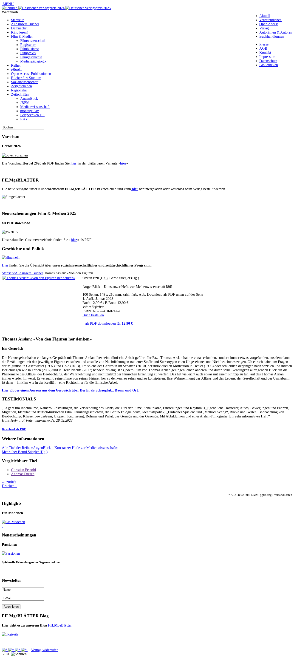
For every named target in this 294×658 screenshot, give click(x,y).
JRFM (24, 103)
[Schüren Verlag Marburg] (10, 8)
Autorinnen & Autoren (275, 32)
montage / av (29, 111)
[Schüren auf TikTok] (18, 650)
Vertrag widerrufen (44, 650)
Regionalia (19, 90)
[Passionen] (11, 553)
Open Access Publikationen (31, 74)
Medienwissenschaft (35, 107)
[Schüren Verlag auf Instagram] (24, 650)
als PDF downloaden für (108, 323)
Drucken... (9, 486)
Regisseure (28, 45)
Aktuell (264, 16)
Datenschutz (268, 61)
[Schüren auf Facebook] (5, 650)
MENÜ (8, 4)
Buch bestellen (93, 315)
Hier (5, 265)
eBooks (16, 69)
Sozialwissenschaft (24, 82)
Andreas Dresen (22, 474)
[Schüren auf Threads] (11, 650)
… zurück (9, 482)
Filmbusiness (29, 49)
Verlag (264, 28)
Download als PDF (14, 429)
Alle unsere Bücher (25, 24)
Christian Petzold (23, 470)
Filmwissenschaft (32, 41)
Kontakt (265, 52)
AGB (263, 48)
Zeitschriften (20, 94)
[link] (2, 526)
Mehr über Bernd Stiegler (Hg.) (25, 452)
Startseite (17, 20)
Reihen (16, 65)
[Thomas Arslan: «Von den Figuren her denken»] (39, 278)
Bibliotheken (268, 65)
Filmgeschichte (31, 57)
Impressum (267, 57)
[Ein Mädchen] (13, 522)
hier (73, 163)
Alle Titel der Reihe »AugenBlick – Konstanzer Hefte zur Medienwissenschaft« (60, 448)
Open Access (268, 24)
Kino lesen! (19, 32)
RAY (24, 119)
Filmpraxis (28, 53)
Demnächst (19, 28)
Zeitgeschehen (21, 86)
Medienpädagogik (33, 61)
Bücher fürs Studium (26, 78)
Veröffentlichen (270, 20)
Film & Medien (22, 36)
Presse (264, 44)
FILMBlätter (59, 625)
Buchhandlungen (271, 36)
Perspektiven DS (32, 115)
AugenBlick (29, 98)
